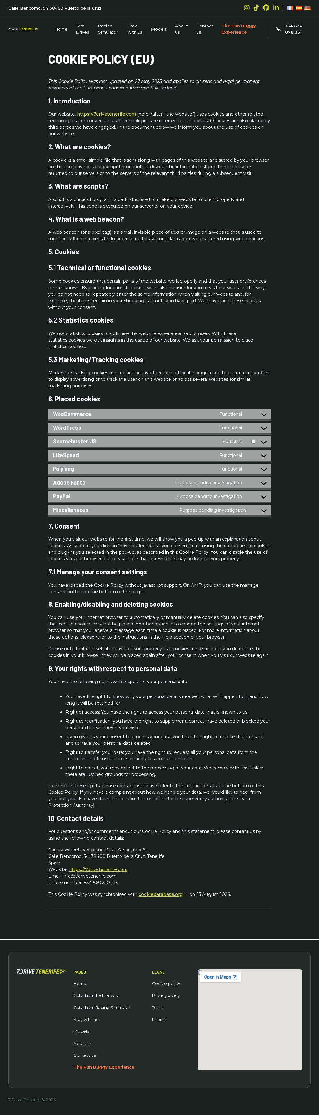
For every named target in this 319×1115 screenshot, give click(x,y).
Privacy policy (166, 995)
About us (181, 29)
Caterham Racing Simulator (102, 1007)
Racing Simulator (108, 29)
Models (159, 28)
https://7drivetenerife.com (106, 114)
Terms (158, 1007)
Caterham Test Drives (96, 995)
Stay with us (135, 29)
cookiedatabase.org (161, 894)
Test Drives (82, 29)
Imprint (159, 1019)
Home (61, 28)
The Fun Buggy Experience (238, 29)
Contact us (204, 29)
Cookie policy (166, 983)
